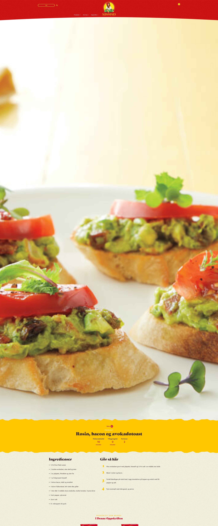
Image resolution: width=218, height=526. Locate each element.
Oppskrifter (94, 15)
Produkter (76, 15)
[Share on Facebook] (112, 426)
